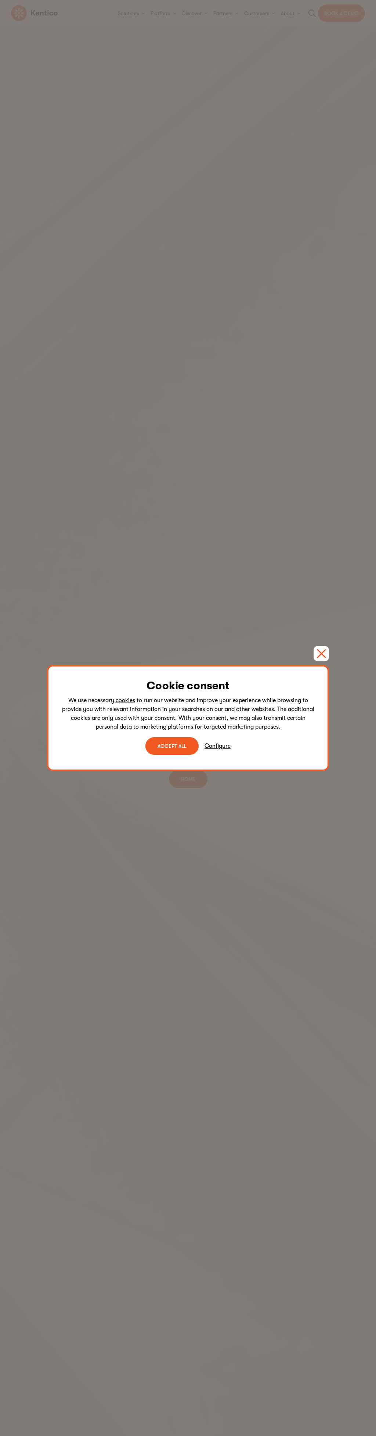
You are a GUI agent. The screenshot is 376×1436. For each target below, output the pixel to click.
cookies (125, 700)
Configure (218, 746)
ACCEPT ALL (172, 746)
